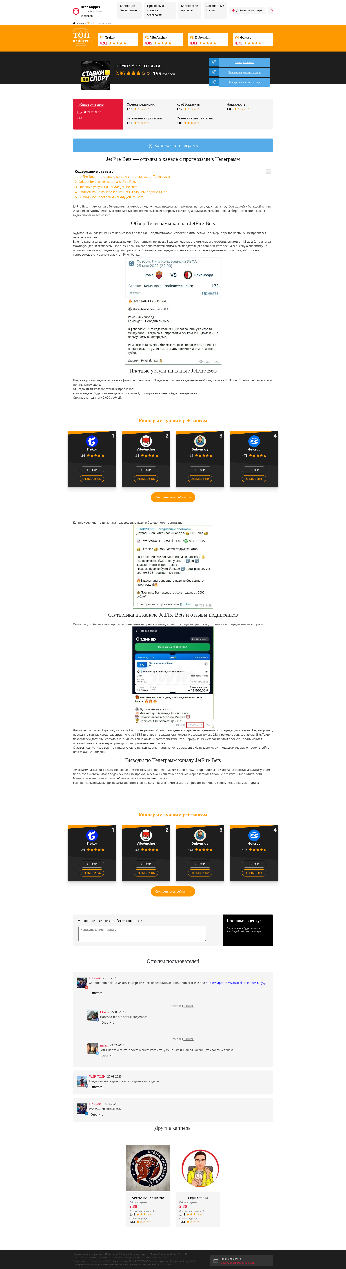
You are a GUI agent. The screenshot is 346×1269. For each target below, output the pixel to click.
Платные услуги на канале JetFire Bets (108, 187)
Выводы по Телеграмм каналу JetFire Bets (111, 197)
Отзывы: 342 (91, 479)
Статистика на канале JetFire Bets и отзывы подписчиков (123, 192)
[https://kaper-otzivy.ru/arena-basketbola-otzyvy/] (148, 1168)
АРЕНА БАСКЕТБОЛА (148, 1198)
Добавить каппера (247, 10)
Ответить (97, 993)
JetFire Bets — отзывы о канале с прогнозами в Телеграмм (124, 176)
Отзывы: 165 (200, 479)
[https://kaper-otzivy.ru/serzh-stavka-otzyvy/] (198, 1168)
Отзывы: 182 (146, 479)
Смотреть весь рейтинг (171, 497)
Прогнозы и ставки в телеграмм (155, 10)
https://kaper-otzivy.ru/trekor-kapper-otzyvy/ (236, 983)
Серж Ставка (198, 1198)
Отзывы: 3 (254, 479)
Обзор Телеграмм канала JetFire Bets (107, 181)
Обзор (92, 470)
